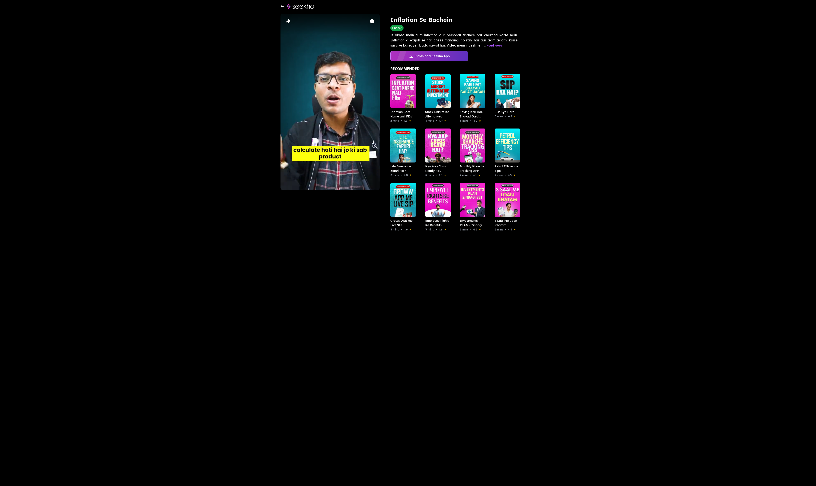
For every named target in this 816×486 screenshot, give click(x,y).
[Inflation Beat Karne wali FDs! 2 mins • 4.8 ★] (401, 91)
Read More (494, 45)
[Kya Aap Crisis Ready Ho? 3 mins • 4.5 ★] (436, 145)
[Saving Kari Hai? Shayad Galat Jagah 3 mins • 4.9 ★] (471, 91)
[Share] (288, 21)
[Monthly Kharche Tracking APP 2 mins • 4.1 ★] (471, 145)
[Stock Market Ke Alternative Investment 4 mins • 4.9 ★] (436, 91)
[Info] (372, 21)
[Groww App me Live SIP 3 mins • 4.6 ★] (401, 200)
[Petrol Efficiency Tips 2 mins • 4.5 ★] (506, 145)
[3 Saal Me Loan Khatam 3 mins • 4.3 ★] (506, 200)
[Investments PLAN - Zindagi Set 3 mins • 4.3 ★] (471, 200)
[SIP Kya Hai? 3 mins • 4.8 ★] (506, 91)
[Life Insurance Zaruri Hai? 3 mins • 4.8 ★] (401, 145)
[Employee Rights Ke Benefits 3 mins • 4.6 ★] (436, 200)
